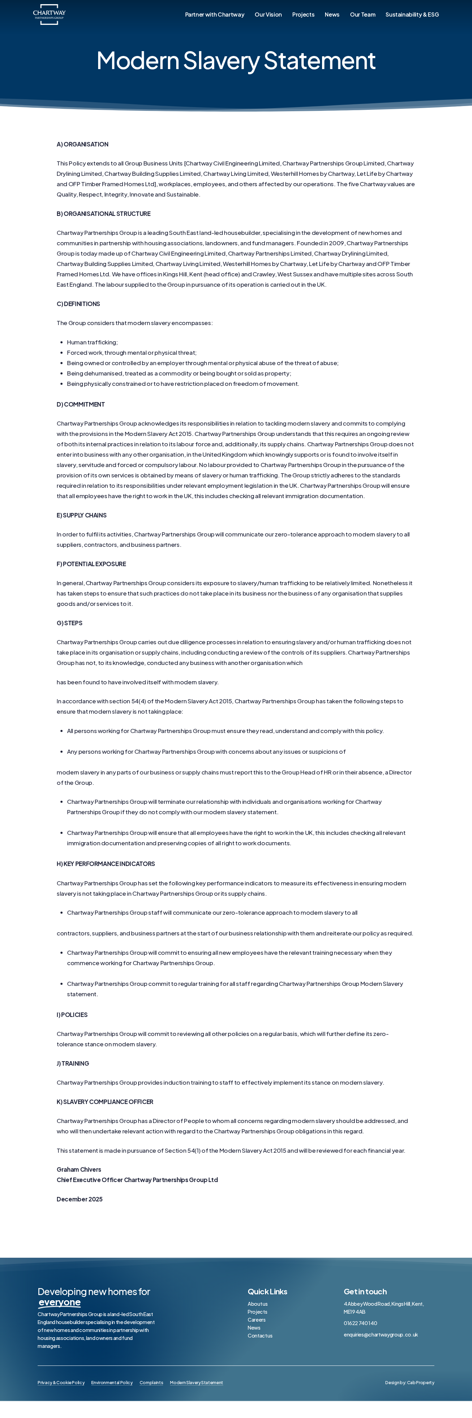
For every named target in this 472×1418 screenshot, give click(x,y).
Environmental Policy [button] (111, 1382)
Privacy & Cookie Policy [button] (61, 1382)
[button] (409, 1382)
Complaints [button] (151, 1382)
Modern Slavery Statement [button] (196, 1382)
